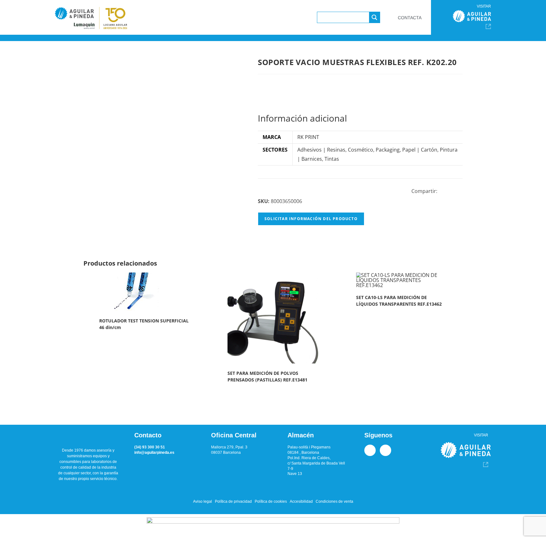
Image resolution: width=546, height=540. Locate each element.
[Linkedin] (370, 450)
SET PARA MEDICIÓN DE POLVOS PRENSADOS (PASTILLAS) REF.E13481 (267, 376)
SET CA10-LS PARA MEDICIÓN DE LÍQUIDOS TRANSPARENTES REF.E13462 (399, 300)
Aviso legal (202, 501)
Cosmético (360, 149)
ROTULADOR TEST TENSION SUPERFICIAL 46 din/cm (144, 324)
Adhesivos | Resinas (321, 149)
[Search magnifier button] (374, 17)
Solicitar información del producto (311, 218)
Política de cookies (271, 501)
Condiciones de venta (334, 501)
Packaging (388, 149)
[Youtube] (385, 450)
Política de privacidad (233, 501)
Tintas (332, 158)
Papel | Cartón (419, 149)
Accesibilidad (301, 501)
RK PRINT (308, 137)
